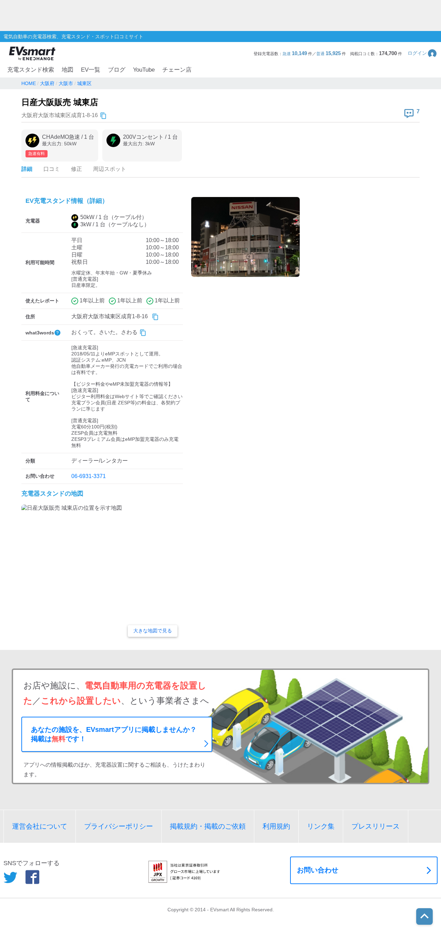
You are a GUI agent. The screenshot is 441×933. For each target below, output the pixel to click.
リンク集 (321, 826)
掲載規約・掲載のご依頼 (208, 826)
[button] (423, 53)
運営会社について (39, 826)
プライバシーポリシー (118, 826)
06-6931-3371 (88, 476)
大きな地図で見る (152, 630)
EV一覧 (90, 69)
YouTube (144, 69)
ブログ (116, 69)
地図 (67, 69)
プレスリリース (375, 826)
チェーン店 (177, 69)
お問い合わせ (317, 870)
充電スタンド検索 (30, 69)
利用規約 (276, 826)
